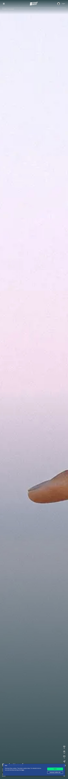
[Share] (64, 761)
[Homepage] (34, 3)
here (23, 770)
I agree (55, 768)
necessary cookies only (55, 772)
